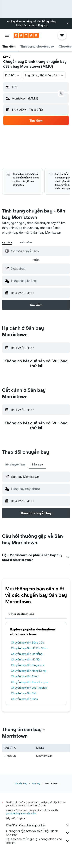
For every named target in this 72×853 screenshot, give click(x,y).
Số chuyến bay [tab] (15, 464)
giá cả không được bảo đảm (21, 813)
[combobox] (39, 268)
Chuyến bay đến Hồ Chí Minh (29, 648)
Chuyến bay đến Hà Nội (25, 659)
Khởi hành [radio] (26, 242)
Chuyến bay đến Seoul (25, 676)
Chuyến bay (20, 783)
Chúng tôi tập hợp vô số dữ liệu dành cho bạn (32, 833)
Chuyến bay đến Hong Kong (28, 671)
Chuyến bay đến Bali (23, 693)
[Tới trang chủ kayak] (26, 35)
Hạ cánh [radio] (7, 242)
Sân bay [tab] (37, 464)
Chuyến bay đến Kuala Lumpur (30, 682)
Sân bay (36, 783)
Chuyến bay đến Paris (24, 699)
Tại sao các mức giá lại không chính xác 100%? (34, 841)
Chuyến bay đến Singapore (28, 665)
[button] (67, 23)
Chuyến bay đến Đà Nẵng (26, 654)
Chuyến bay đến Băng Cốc (27, 642)
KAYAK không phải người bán (26, 825)
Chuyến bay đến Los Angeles (29, 687)
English (42, 25)
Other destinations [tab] (21, 614)
